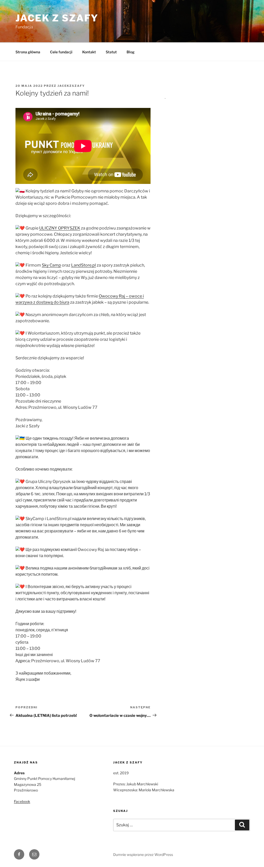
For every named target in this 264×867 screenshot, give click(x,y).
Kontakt (89, 52)
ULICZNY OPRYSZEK (59, 228)
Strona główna (27, 52)
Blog (131, 52)
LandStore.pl (83, 265)
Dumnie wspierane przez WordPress (143, 854)
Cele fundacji (61, 52)
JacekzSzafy (71, 86)
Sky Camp (51, 265)
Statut (111, 52)
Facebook (22, 801)
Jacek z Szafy (56, 18)
